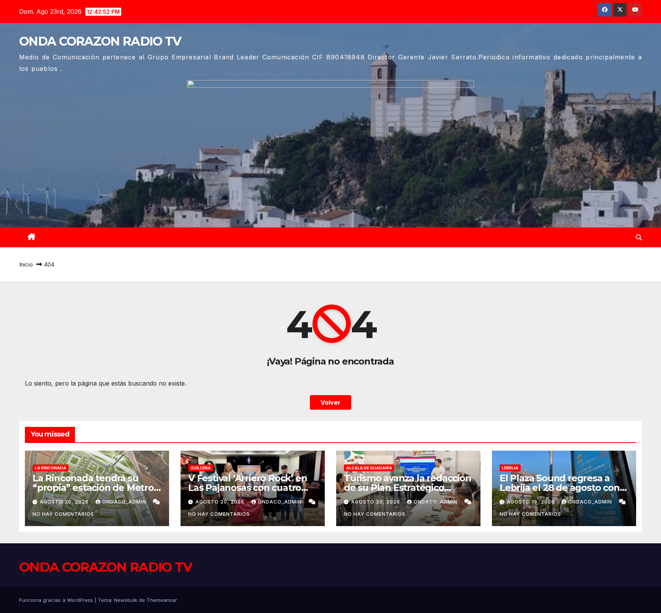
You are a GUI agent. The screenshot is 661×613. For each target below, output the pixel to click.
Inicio (26, 264)
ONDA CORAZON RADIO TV (100, 41)
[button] (639, 237)
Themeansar (162, 600)
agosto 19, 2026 (531, 502)
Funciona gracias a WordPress (56, 600)
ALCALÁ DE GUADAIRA (369, 468)
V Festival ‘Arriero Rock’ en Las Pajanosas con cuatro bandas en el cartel (247, 487)
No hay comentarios (63, 514)
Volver (330, 402)
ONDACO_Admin (125, 502)
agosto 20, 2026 (65, 502)
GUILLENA (200, 468)
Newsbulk (125, 600)
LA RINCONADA (50, 468)
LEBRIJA (510, 468)
